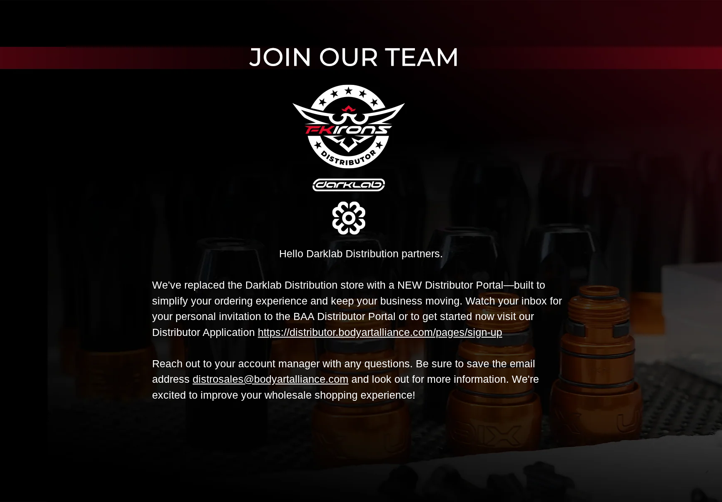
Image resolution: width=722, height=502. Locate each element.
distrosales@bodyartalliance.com (270, 379)
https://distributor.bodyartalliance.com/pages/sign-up (380, 332)
